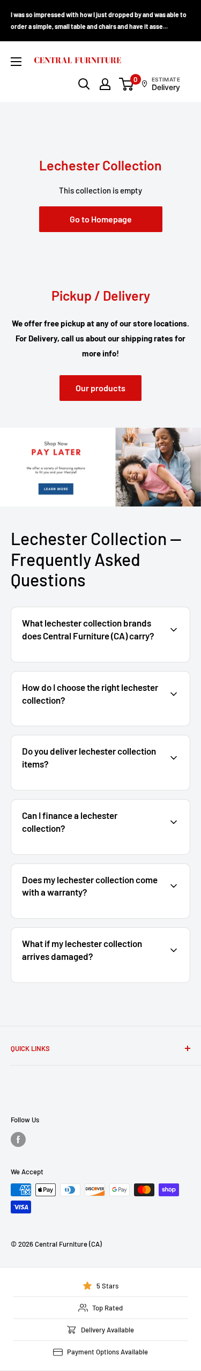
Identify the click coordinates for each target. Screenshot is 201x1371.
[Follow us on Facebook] (18, 1139)
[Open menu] (16, 61)
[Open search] (84, 84)
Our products (100, 388)
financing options (100, 853)
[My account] (105, 84)
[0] (126, 84)
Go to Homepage (101, 219)
